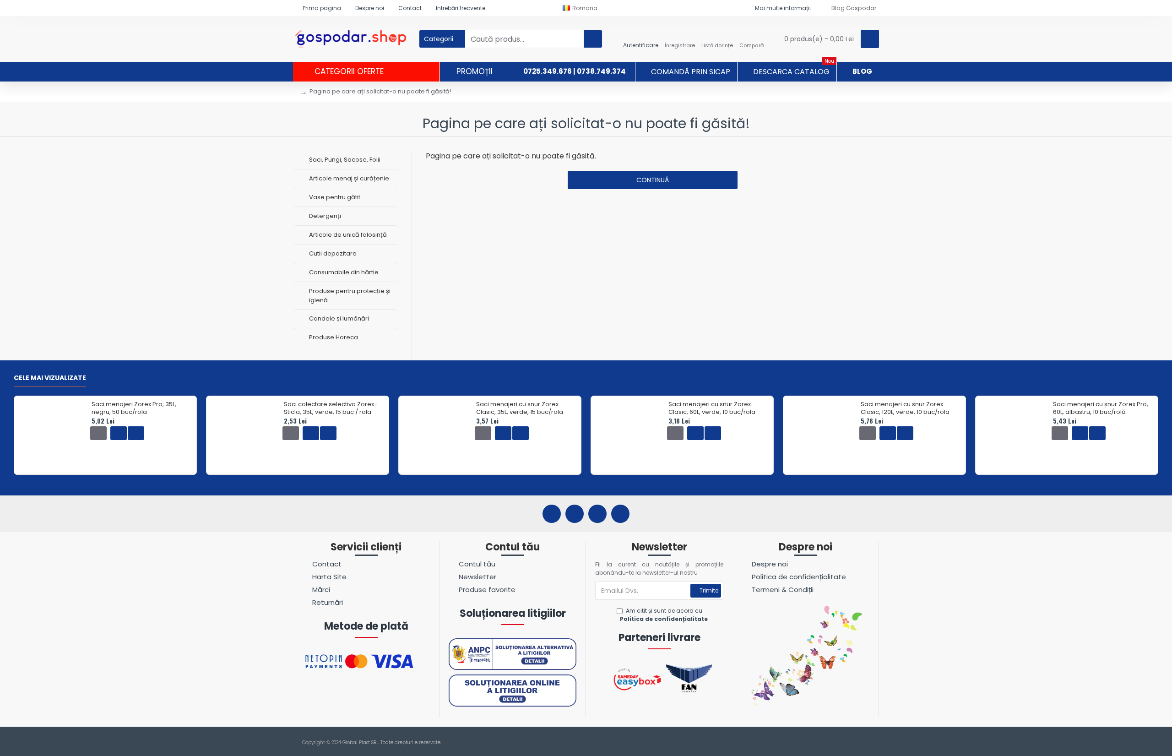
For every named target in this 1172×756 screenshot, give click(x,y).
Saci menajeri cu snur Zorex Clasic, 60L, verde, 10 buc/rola (711, 408)
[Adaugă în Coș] (98, 433)
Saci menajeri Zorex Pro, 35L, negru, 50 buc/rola (134, 408)
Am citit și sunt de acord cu (664, 615)
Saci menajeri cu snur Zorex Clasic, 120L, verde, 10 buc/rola (905, 408)
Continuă (652, 180)
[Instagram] (574, 514)
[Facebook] (552, 514)
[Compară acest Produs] (136, 433)
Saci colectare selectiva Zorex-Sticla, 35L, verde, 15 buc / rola (330, 408)
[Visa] (856, 743)
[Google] (620, 514)
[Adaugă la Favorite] (118, 433)
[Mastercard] (873, 743)
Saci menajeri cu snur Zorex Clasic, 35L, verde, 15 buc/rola (519, 408)
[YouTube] (597, 514)
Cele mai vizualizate (50, 378)
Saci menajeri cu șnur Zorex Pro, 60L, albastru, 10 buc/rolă (1100, 408)
